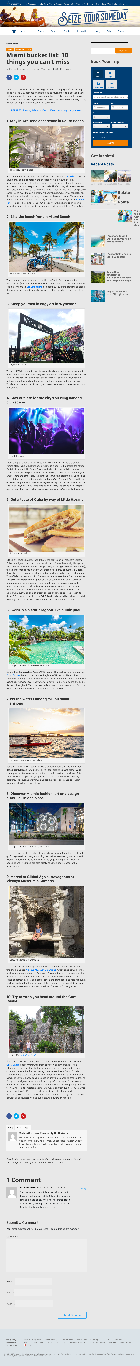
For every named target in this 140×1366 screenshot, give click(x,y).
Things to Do (69, 4)
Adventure (25, 31)
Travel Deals (101, 4)
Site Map (118, 1340)
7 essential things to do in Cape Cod (119, 255)
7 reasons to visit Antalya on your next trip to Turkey (119, 239)
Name (10, 1281)
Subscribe (112, 1342)
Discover (91, 4)
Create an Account (125, 1342)
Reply (84, 1188)
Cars (46, 4)
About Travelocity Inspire (32, 1340)
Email (10, 1292)
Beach (41, 31)
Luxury (97, 31)
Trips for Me (81, 4)
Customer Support (66, 1340)
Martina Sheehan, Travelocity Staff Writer (27, 69)
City (109, 31)
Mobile (126, 4)
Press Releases (81, 1340)
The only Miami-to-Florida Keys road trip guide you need (46, 110)
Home (12, 3)
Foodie (67, 31)
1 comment (66, 69)
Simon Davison (28, 1054)
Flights (52, 4)
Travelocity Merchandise (78, 1342)
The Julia (69, 176)
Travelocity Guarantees (98, 1342)
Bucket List (20, 49)
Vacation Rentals (114, 4)
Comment (12, 1236)
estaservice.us (28, 1187)
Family (53, 31)
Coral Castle (13, 1064)
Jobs (102, 1340)
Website (10, 1304)
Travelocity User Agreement (16, 1356)
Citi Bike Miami (34, 286)
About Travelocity (50, 1340)
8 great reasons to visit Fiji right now (117, 293)
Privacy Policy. (33, 1356)
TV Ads (109, 1340)
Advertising (94, 1340)
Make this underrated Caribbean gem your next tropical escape (119, 276)
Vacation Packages (28, 4)
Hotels (40, 4)
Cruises (59, 4)
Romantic (82, 31)
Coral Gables (13, 675)
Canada (29, 1345)
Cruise (121, 31)
